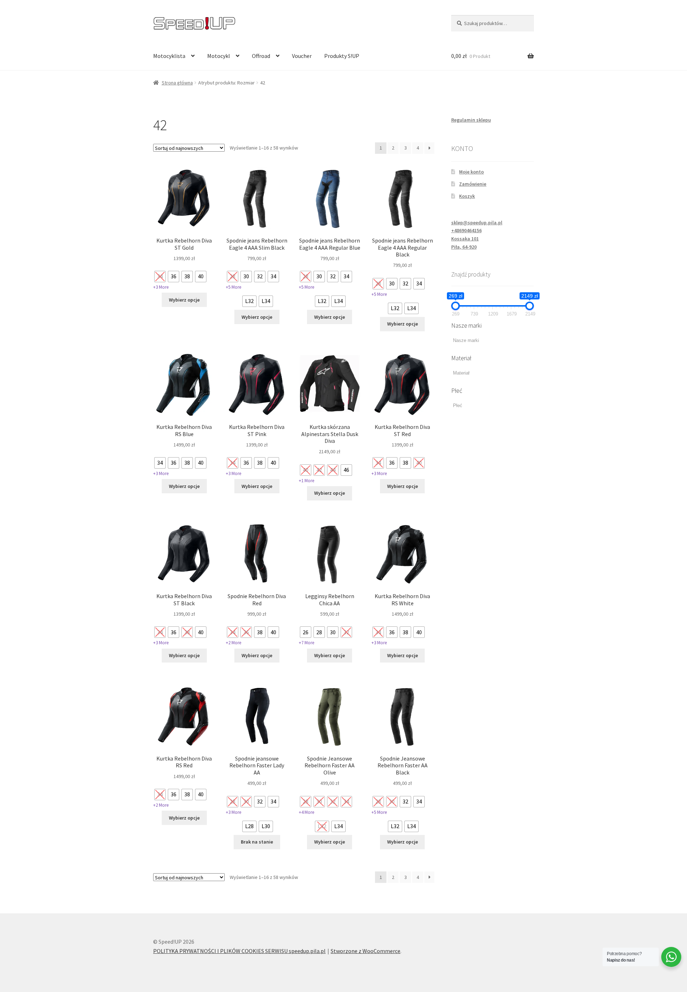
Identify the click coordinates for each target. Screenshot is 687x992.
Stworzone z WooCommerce (365, 950)
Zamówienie (472, 184)
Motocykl (218, 55)
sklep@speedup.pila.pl (476, 222)
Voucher (302, 55)
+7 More (306, 643)
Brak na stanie (257, 842)
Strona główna (177, 82)
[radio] (160, 276)
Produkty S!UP (341, 55)
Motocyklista (169, 55)
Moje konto (471, 171)
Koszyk (467, 196)
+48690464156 (466, 230)
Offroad (261, 55)
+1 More (306, 481)
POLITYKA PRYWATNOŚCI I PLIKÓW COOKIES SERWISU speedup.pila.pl (239, 950)
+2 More (233, 643)
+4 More (306, 812)
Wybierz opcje (184, 300)
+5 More (233, 287)
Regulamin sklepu (471, 120)
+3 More (161, 287)
